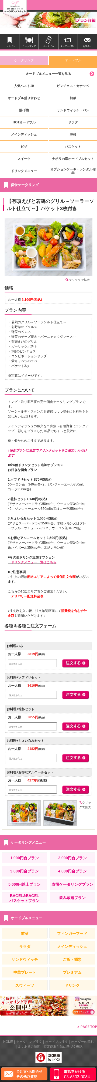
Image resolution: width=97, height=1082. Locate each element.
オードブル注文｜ (58, 1042)
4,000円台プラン (72, 871)
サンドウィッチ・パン (73, 110)
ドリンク (72, 985)
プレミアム (72, 972)
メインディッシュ (24, 134)
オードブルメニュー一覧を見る (48, 74)
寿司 (73, 134)
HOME (8, 1042)
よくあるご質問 (29, 1047)
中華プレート (24, 972)
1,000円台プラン (24, 858)
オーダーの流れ (82, 1042)
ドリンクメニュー (24, 171)
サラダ (73, 122)
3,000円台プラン (24, 871)
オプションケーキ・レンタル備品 (73, 170)
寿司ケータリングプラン (72, 884)
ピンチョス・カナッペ (73, 86)
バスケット (73, 147)
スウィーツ (24, 985)
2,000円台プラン (72, 858)
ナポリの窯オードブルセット (73, 159)
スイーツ (24, 159)
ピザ (24, 147)
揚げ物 (24, 110)
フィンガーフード (72, 933)
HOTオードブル (24, 122)
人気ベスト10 (24, 86)
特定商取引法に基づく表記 (63, 1047)
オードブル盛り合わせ (24, 98)
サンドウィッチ (25, 959)
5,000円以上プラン (24, 884)
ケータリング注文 (29, 1042)
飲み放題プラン (72, 897)
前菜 (73, 98)
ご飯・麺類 (72, 959)
